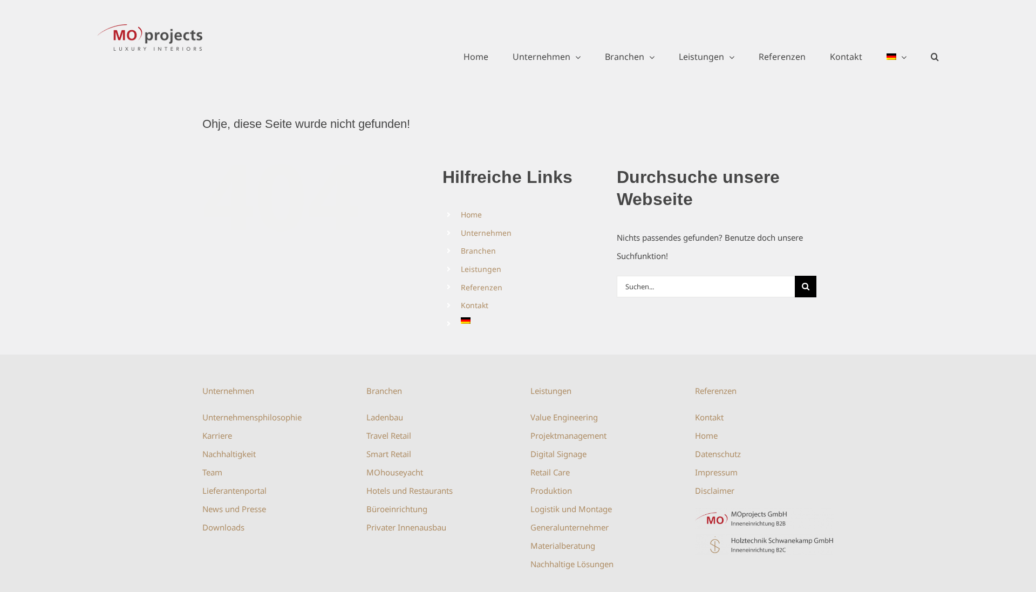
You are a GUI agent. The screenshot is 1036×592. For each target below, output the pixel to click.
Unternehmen (486, 233)
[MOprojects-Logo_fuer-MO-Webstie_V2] (764, 511)
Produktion (551, 490)
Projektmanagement (568, 435)
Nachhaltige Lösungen (572, 564)
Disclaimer (714, 490)
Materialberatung (562, 545)
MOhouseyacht (394, 472)
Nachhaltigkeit (229, 453)
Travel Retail (388, 435)
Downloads (223, 527)
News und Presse (234, 508)
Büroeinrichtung (396, 508)
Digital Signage (558, 453)
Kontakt (474, 305)
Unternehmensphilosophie (252, 417)
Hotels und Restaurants (409, 490)
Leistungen (481, 269)
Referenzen (481, 287)
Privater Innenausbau (406, 527)
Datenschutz (718, 453)
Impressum (716, 472)
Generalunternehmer (569, 527)
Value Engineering (564, 417)
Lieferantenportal (234, 490)
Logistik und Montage (571, 508)
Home (471, 214)
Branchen (478, 251)
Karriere (217, 435)
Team (212, 472)
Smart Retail (388, 453)
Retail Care (550, 472)
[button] (935, 56)
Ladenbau (384, 417)
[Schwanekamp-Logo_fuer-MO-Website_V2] (764, 538)
